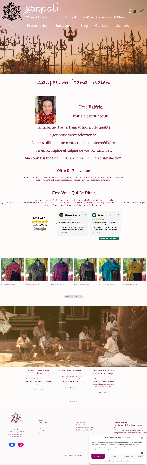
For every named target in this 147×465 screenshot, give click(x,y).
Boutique (41, 425)
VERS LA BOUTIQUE (73, 296)
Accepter (98, 456)
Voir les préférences (132, 456)
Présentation (43, 423)
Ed (116, 425)
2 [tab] (72, 402)
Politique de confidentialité (123, 461)
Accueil (40, 420)
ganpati (42, 8)
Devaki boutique (121, 430)
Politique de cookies (109, 461)
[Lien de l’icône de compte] (135, 11)
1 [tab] (70, 402)
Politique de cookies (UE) (84, 430)
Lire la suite (41, 387)
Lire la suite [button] (63, 233)
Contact (41, 430)
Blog (39, 428)
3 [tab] (75, 402)
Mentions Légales (81, 422)
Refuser (112, 456)
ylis (118, 425)
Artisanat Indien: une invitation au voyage (73, 371)
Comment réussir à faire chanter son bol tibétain (106, 371)
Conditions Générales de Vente (86, 425)
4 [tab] (77, 402)
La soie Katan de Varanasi (41, 370)
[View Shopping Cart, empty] (141, 11)
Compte (41, 433)
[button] (143, 438)
